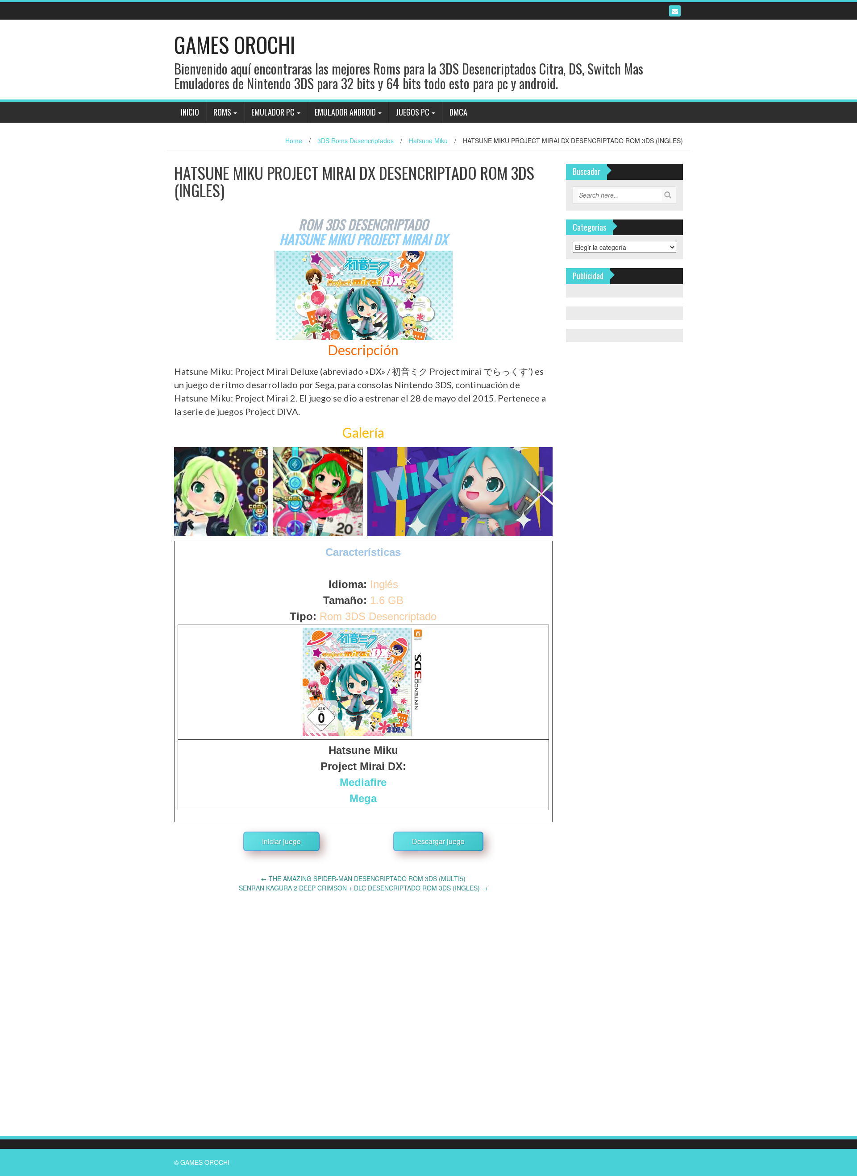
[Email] (675, 11)
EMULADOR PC (273, 112)
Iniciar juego (281, 841)
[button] (221, 491)
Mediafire (363, 782)
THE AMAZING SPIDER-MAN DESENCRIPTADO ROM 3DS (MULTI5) (363, 878)
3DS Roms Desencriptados (355, 140)
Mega (363, 798)
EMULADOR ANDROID (345, 112)
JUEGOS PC (412, 112)
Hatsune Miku (428, 140)
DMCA (458, 112)
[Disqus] (363, 1004)
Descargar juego (438, 841)
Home (293, 140)
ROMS (222, 112)
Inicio (190, 112)
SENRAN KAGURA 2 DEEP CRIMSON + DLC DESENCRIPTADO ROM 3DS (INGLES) (363, 887)
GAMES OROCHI (234, 44)
